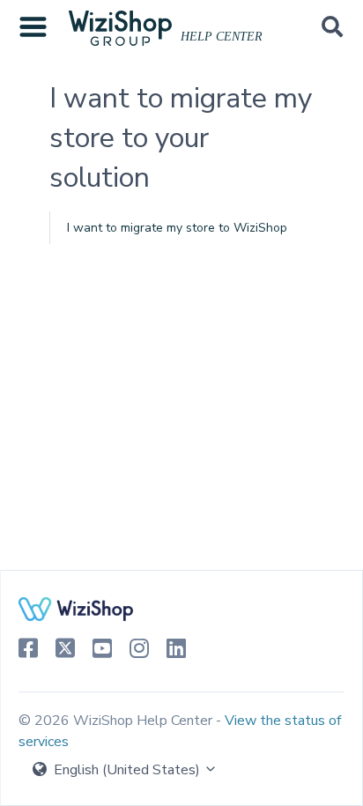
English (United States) (127, 770)
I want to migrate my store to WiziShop (177, 227)
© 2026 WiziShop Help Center (117, 720)
